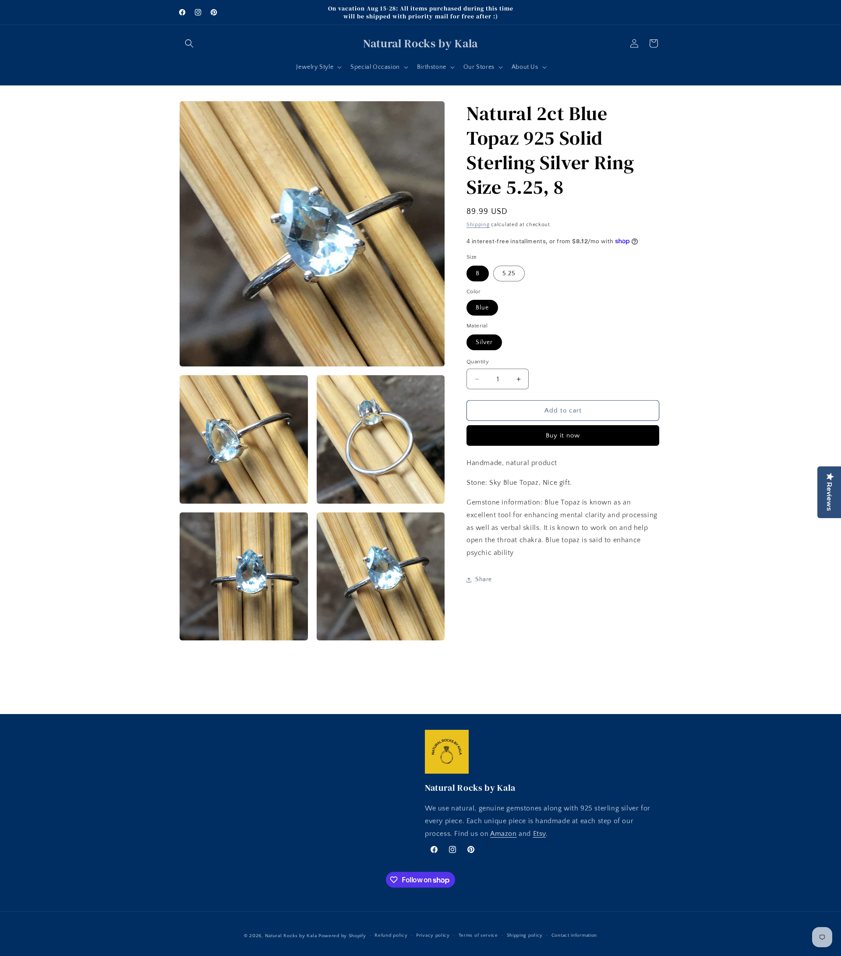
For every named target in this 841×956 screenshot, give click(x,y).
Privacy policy (433, 935)
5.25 (509, 273)
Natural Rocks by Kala (291, 935)
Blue (482, 308)
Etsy (539, 834)
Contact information (574, 935)
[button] (189, 43)
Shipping (478, 224)
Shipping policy (525, 935)
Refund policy (391, 935)
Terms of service (478, 935)
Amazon (503, 834)
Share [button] (483, 579)
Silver (484, 342)
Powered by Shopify (342, 935)
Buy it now (563, 436)
